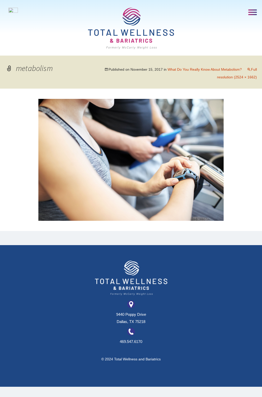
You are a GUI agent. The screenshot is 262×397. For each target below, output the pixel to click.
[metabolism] (131, 159)
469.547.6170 (131, 341)
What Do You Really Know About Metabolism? (205, 69)
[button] (252, 12)
